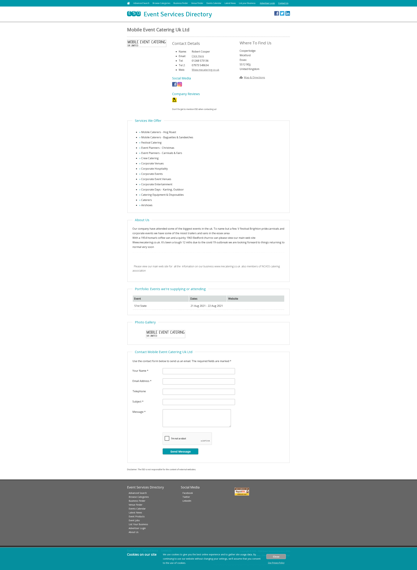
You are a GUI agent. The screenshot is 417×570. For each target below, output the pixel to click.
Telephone (139, 391)
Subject (136, 401)
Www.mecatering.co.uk (205, 70)
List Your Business (138, 524)
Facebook (187, 492)
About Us (133, 532)
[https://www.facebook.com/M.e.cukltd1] (174, 85)
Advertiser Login (267, 3)
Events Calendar (214, 3)
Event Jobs (134, 520)
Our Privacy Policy (276, 562)
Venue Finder (197, 3)
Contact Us (283, 3)
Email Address (140, 381)
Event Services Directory (169, 14)
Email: (182, 56)
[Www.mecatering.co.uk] (174, 101)
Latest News (230, 3)
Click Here (198, 56)
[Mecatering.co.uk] (179, 85)
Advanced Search (141, 3)
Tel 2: (182, 65)
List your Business (247, 3)
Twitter (186, 496)
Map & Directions (254, 77)
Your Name (139, 370)
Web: (182, 70)
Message (138, 412)
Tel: (181, 60)
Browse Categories (161, 3)
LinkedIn (186, 500)
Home (128, 3)
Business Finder (180, 3)
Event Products (137, 516)
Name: (183, 51)
